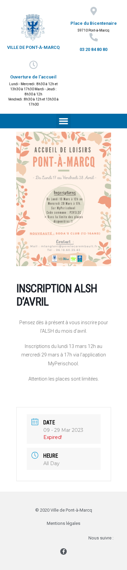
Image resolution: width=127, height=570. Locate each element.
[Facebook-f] (63, 551)
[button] (63, 121)
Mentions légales (63, 523)
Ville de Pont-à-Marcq (33, 47)
